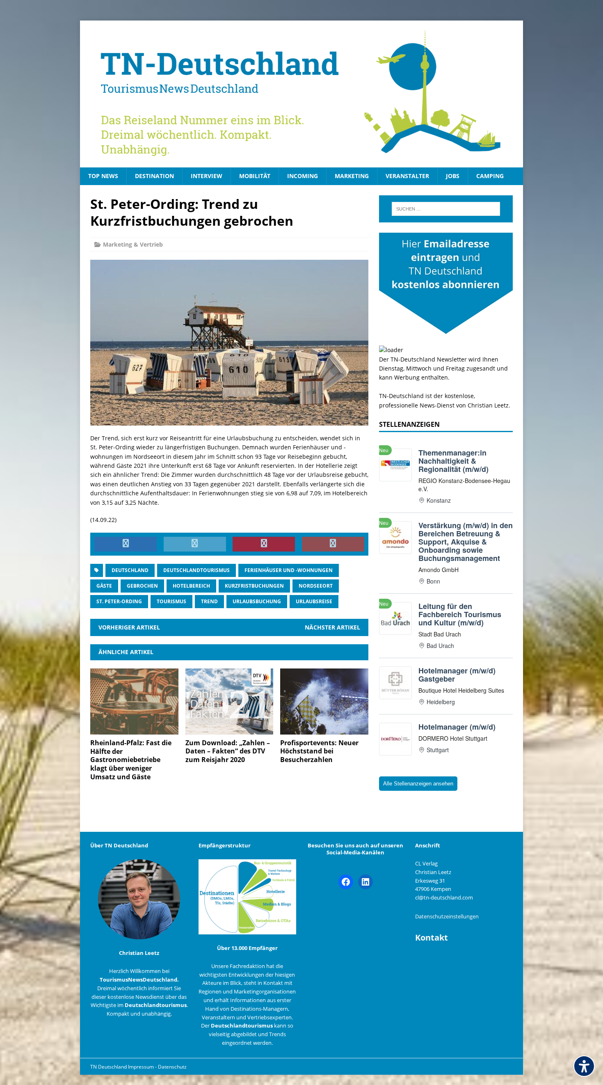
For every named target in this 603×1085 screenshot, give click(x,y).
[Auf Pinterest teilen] (264, 544)
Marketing (352, 176)
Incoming (302, 176)
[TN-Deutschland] (301, 94)
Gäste (104, 585)
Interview (206, 176)
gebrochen (142, 585)
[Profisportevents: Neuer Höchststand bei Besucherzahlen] (324, 729)
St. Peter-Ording (119, 601)
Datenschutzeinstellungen (447, 916)
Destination (154, 176)
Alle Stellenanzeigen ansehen (418, 784)
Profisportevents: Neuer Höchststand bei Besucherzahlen (319, 751)
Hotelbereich (191, 585)
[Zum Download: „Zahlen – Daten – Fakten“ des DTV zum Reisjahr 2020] (229, 729)
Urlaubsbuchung (257, 601)
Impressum (141, 1066)
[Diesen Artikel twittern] (195, 544)
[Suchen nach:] (446, 209)
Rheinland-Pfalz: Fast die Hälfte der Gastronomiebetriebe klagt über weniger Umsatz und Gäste (130, 759)
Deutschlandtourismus (196, 570)
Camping (490, 176)
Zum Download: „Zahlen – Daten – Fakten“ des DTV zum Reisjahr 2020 (227, 751)
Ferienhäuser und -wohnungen (288, 570)
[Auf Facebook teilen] (125, 544)
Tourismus (171, 601)
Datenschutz (172, 1066)
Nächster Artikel (332, 627)
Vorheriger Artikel (129, 627)
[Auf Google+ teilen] (333, 544)
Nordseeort (316, 585)
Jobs (452, 176)
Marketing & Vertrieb (133, 244)
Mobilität (254, 176)
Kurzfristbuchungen (254, 585)
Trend (209, 601)
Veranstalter (407, 176)
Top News (103, 176)
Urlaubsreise (314, 601)
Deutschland (130, 570)
